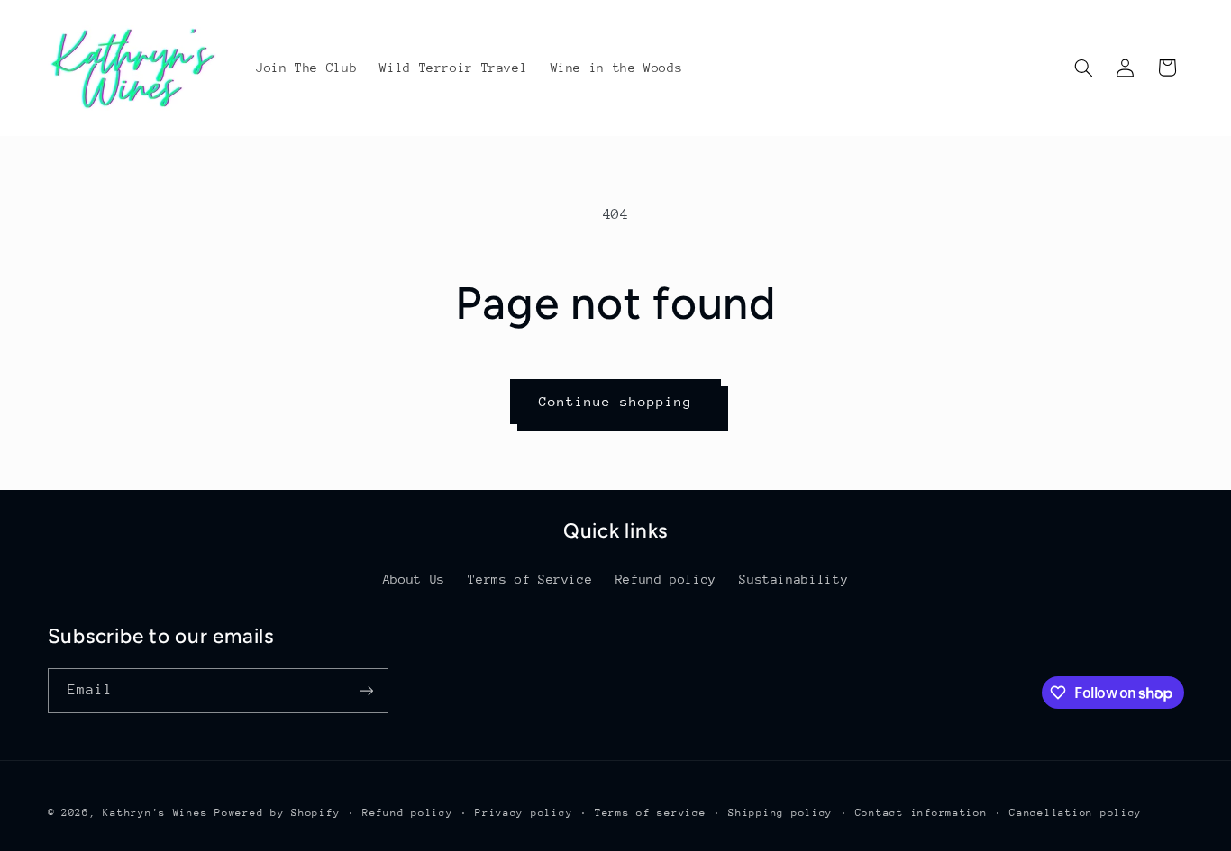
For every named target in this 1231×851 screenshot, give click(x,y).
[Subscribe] (366, 690)
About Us (414, 579)
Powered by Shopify (277, 813)
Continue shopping (616, 401)
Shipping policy (780, 813)
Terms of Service (530, 579)
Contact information (921, 813)
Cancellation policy (1075, 813)
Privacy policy (523, 813)
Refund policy (666, 579)
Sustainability (793, 579)
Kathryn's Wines (155, 813)
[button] (1083, 67)
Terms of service (651, 813)
